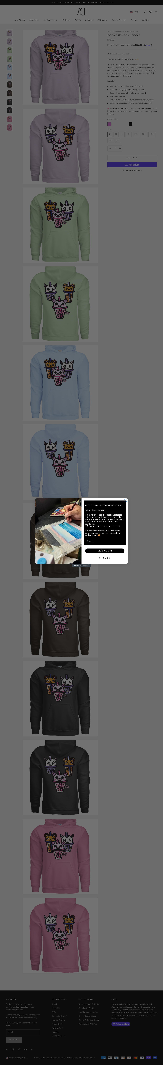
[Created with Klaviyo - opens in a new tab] (81, 565)
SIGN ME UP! (105, 551)
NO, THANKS (104, 558)
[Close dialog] (125, 500)
